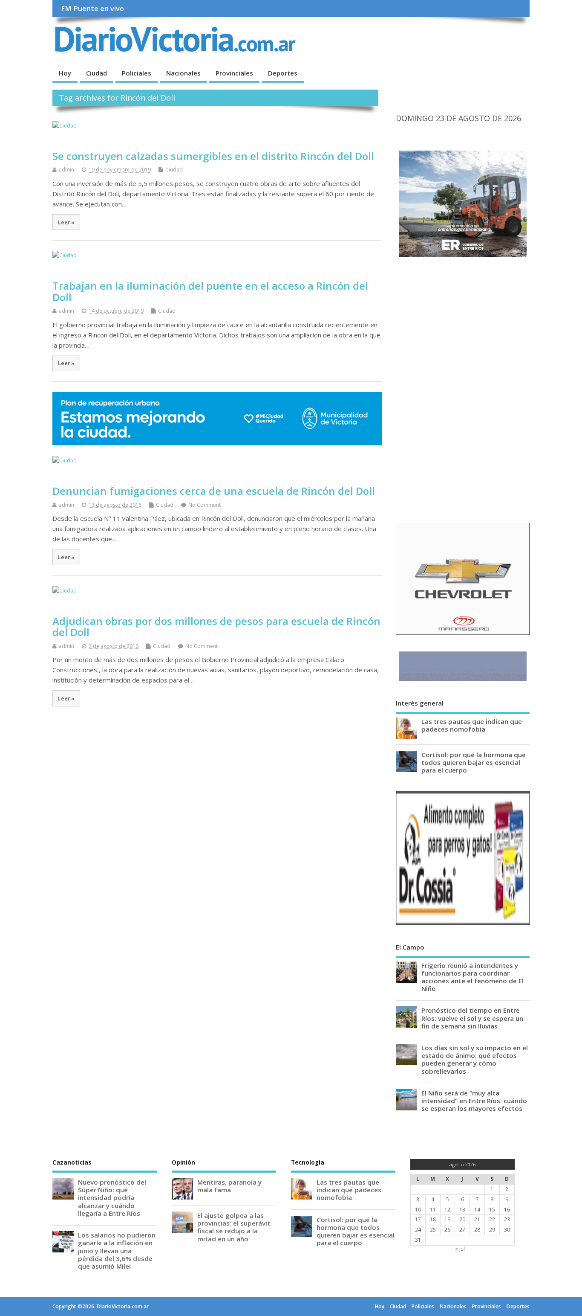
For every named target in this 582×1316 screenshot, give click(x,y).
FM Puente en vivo (92, 8)
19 (447, 1219)
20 (462, 1219)
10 (418, 1209)
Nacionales (183, 73)
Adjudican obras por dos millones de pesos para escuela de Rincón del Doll (216, 626)
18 (433, 1219)
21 (477, 1219)
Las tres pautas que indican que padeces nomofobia (471, 725)
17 (418, 1219)
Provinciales (234, 73)
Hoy (65, 73)
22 (492, 1219)
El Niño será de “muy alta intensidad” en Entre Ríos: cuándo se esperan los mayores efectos (474, 1101)
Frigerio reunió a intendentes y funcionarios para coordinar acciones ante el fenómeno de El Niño (472, 977)
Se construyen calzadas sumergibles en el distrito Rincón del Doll (213, 156)
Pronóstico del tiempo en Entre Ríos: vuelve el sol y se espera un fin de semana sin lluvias (472, 1018)
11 (433, 1209)
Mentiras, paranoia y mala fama (229, 1186)
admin (66, 169)
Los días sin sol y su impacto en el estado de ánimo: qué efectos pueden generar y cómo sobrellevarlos (474, 1059)
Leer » (66, 222)
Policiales (136, 73)
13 (462, 1209)
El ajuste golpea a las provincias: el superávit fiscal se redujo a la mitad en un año (233, 1227)
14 (477, 1209)
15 (492, 1209)
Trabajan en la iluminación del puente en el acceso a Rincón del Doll (210, 291)
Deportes (282, 73)
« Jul (460, 1248)
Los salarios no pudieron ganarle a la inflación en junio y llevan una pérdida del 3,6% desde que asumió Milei (117, 1250)
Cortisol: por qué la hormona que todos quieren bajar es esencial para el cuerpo (473, 762)
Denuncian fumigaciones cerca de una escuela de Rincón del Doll (213, 491)
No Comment (204, 504)
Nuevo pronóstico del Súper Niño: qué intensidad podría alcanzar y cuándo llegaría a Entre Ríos (112, 1197)
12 (447, 1209)
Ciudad (96, 73)
